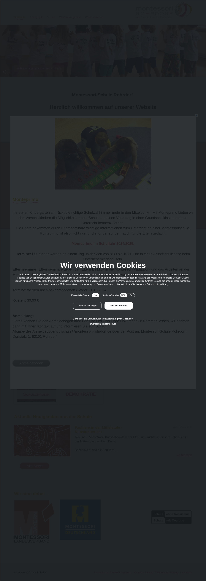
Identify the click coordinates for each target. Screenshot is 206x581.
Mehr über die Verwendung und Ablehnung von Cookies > (103, 318)
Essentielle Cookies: (84, 295)
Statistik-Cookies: (117, 295)
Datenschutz (109, 324)
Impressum (95, 324)
